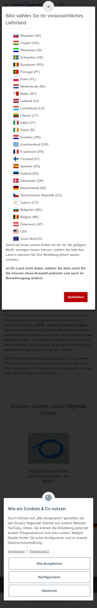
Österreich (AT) (31, 224)
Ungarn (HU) (29, 43)
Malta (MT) (28, 93)
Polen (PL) (28, 79)
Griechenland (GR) (34, 144)
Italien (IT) (28, 123)
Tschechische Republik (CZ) (41, 195)
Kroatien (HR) (30, 137)
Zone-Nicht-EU (31, 239)
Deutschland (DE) (33, 188)
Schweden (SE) (31, 57)
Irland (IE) (27, 130)
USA (23, 231)
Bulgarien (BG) (31, 210)
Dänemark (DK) (32, 181)
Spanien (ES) (30, 166)
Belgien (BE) (29, 217)
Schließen (76, 297)
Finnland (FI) (30, 159)
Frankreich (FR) (32, 152)
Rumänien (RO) (32, 64)
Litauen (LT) (29, 115)
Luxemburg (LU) (32, 108)
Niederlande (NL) (33, 86)
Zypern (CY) (29, 202)
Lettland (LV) (29, 101)
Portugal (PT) (30, 72)
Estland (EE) (29, 173)
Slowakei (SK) (30, 35)
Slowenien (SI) (31, 50)
